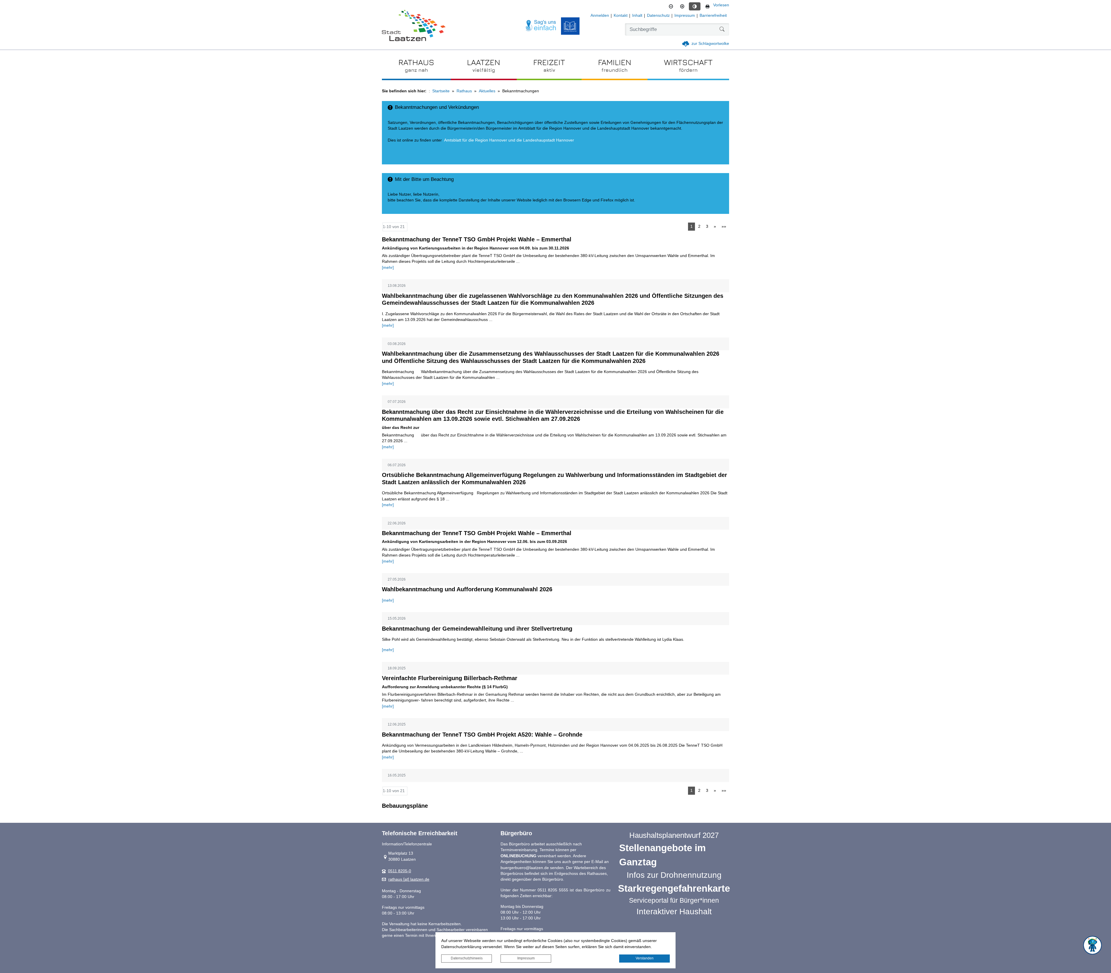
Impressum (526, 958)
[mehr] (388, 267)
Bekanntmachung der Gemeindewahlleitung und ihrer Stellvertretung (477, 628)
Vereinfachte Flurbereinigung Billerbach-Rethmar (449, 678)
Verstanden (645, 958)
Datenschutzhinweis (467, 958)
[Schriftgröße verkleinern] (671, 6)
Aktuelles (487, 91)
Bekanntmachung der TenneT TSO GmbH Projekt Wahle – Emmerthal (476, 239)
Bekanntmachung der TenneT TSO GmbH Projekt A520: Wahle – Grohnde (482, 734)
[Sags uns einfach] (541, 25)
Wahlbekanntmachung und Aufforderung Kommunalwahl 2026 (467, 589)
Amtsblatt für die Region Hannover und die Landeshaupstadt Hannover (509, 140)
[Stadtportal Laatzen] (414, 26)
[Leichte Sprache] (570, 26)
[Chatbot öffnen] (1092, 945)
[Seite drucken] (707, 6)
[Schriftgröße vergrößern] (682, 6)
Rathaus (464, 91)
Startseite (441, 91)
